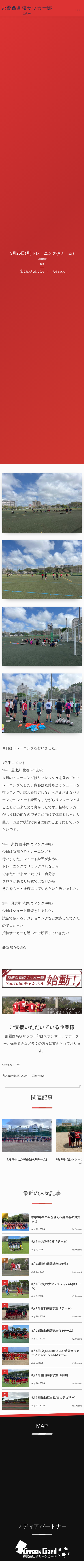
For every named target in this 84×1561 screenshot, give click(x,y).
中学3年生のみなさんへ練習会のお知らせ (55, 1219)
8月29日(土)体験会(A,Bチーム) (27, 1159)
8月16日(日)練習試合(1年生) (49, 1375)
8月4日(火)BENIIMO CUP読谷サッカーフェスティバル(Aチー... (55, 1353)
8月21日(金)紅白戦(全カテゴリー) (53, 1397)
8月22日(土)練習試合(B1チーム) (52, 1330)
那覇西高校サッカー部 (27, 8)
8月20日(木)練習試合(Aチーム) (51, 1308)
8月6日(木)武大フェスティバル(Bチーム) (56, 1286)
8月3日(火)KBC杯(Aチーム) (49, 1241)
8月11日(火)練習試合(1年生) (49, 1263)
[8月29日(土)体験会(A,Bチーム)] (27, 1135)
